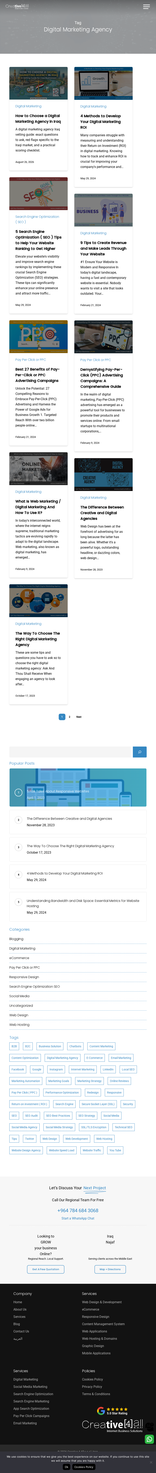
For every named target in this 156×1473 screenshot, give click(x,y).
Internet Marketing (82, 1069)
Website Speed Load (61, 1150)
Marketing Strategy (89, 1081)
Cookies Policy (92, 1379)
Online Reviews (119, 1081)
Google (36, 1069)
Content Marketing (101, 1046)
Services (19, 1317)
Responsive (114, 1092)
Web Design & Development (102, 1302)
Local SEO (128, 1069)
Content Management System (103, 1324)
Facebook (18, 1069)
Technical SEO (123, 1127)
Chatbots (75, 1046)
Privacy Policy (92, 1387)
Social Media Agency (24, 1127)
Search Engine (64, 1104)
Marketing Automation (26, 1081)
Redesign (93, 1092)
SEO (14, 1115)
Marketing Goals (58, 1081)
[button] (146, 6)
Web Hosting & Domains (99, 1339)
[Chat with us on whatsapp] (149, 1443)
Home (17, 1302)
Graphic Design (93, 1346)
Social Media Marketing (30, 1387)
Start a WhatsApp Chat (78, 1218)
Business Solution (50, 1046)
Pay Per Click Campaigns (31, 1416)
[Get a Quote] (149, 1430)
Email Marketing (121, 1057)
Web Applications (94, 1331)
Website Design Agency (26, 1150)
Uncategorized (21, 1005)
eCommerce (19, 958)
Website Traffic (92, 1150)
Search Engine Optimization (34, 986)
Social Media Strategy (59, 1127)
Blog (16, 1324)
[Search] (140, 752)
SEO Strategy (86, 1115)
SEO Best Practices (58, 1115)
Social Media (19, 996)
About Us (19, 1309)
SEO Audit (31, 1115)
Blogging (16, 939)
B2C (27, 1046)
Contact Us (21, 1331)
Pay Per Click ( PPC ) (24, 1092)
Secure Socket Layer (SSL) (98, 1104)
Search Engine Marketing (31, 1401)
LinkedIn (108, 1069)
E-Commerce (95, 1057)
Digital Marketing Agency (62, 1057)
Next (78, 717)
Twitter (29, 1138)
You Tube (115, 1150)
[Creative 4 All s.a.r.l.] (112, 1426)
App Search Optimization (31, 1409)
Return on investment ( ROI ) (29, 1104)
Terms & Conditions (96, 1394)
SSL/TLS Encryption (93, 1127)
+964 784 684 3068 (77, 1210)
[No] (151, 1462)
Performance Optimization (62, 1092)
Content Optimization (25, 1057)
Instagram (56, 1069)
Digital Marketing (28, 106)
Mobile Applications (96, 1353)
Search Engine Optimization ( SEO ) (37, 219)
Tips (14, 1138)
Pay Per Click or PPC (30, 359)
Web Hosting (19, 1024)
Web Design (18, 1015)
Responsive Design (24, 977)
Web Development (76, 1138)
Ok (66, 1467)
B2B (14, 1046)
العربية (17, 1339)
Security (128, 1104)
